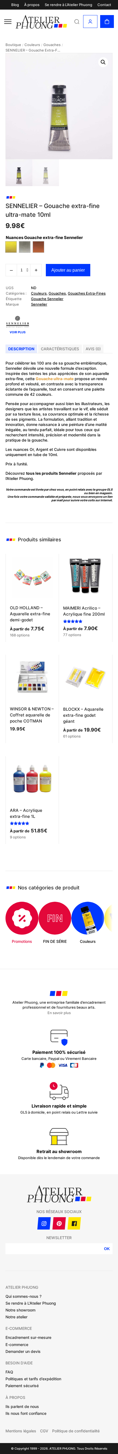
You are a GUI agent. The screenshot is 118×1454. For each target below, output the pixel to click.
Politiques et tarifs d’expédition (33, 1378)
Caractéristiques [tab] (60, 348)
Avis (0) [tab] (93, 348)
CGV (44, 1431)
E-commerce (16, 1344)
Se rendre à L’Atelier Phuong (68, 5)
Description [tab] (21, 348)
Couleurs (32, 45)
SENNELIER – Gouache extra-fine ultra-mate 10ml (32, 50)
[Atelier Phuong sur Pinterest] (59, 1223)
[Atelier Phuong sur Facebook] (74, 1223)
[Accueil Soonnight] (42, 22)
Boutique (13, 45)
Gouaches (52, 45)
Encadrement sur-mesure (28, 1337)
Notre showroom (20, 1310)
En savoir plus (59, 1013)
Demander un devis (23, 1351)
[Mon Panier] (107, 21)
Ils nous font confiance (25, 1413)
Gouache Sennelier (47, 299)
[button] (103, 62)
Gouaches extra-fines (87, 293)
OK (107, 1249)
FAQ (9, 1372)
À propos (32, 5)
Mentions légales (20, 1431)
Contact (104, 5)
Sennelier (39, 304)
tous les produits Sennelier (51, 473)
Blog (15, 5)
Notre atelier (16, 1316)
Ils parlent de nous (22, 1406)
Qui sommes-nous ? (23, 1296)
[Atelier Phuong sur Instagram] (44, 1223)
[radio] (10, 246)
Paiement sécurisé (22, 1385)
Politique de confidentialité (76, 1431)
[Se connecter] (90, 21)
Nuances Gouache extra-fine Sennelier (44, 237)
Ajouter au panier (68, 270)
